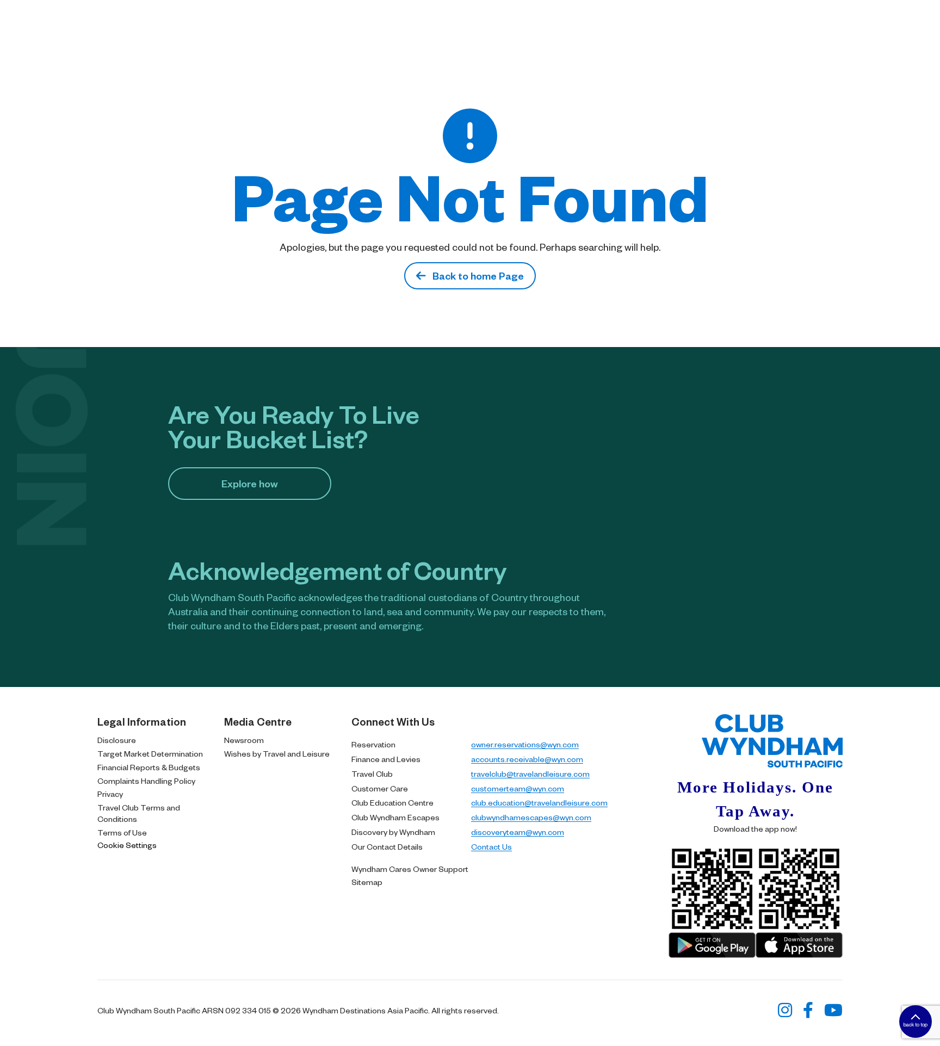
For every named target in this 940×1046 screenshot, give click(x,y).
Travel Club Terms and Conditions (138, 813)
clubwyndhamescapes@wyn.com (531, 817)
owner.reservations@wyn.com (525, 744)
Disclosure (116, 740)
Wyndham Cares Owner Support (409, 869)
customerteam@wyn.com (517, 788)
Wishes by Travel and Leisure (277, 753)
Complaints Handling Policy (146, 780)
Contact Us (491, 846)
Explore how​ (249, 483)
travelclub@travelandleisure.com (530, 773)
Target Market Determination (150, 753)
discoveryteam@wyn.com (517, 832)
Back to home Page (475, 275)
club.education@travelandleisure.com (539, 802)
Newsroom (244, 740)
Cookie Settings (127, 845)
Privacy (110, 794)
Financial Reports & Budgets (148, 767)
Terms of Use (122, 832)
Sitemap (366, 882)
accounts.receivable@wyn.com (527, 759)
